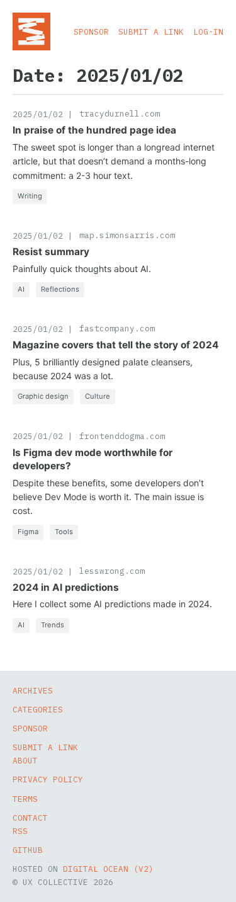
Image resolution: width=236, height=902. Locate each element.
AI (21, 289)
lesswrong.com (112, 571)
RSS (20, 831)
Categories (38, 709)
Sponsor (91, 31)
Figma (28, 531)
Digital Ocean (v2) (108, 869)
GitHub (28, 850)
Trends (52, 624)
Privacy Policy (48, 779)
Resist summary (51, 252)
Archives (33, 690)
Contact (30, 818)
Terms (25, 799)
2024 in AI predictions (66, 587)
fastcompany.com (117, 328)
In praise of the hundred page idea (94, 130)
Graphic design (43, 396)
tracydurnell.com (119, 113)
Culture (97, 396)
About (25, 760)
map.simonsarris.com (127, 235)
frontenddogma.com (122, 436)
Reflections (60, 289)
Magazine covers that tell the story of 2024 (115, 345)
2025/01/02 (38, 114)
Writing (30, 195)
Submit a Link (151, 31)
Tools (64, 531)
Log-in (208, 31)
